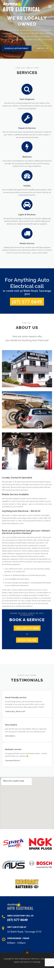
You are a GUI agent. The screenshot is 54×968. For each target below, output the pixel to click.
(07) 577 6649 (27, 301)
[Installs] (27, 176)
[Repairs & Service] (27, 118)
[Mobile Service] (27, 233)
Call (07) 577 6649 (27, 628)
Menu (49, 6)
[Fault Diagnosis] (27, 89)
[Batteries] (27, 147)
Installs (27, 186)
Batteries (27, 157)
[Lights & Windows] (27, 204)
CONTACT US (42, 48)
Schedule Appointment (16, 48)
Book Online (27, 640)
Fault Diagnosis (27, 99)
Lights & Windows (27, 214)
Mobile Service (27, 243)
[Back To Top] (27, 952)
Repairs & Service (27, 128)
